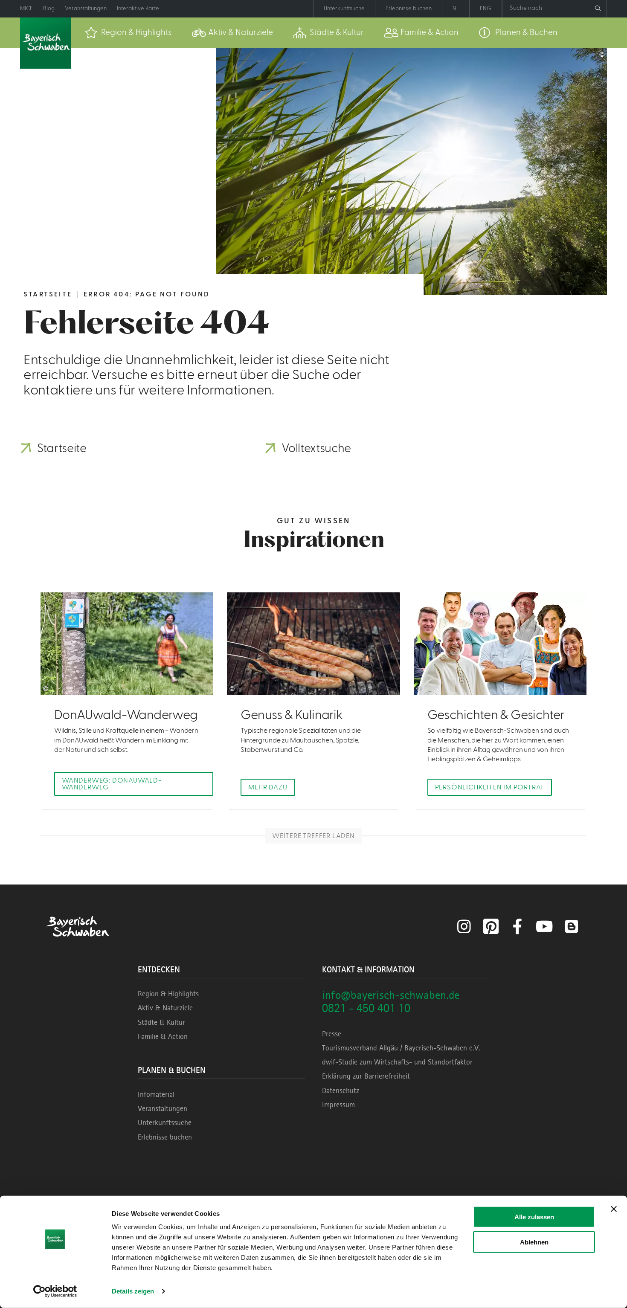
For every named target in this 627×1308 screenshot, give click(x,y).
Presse (331, 1034)
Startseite (47, 294)
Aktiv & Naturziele (165, 1007)
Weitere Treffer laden (313, 835)
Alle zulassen (534, 1217)
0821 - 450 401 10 (366, 1008)
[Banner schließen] (614, 1209)
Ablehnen (534, 1241)
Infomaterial (156, 1094)
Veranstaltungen (162, 1108)
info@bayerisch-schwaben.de (390, 994)
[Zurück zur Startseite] (45, 43)
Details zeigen (133, 1291)
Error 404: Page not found (147, 294)
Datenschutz (340, 1090)
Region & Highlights (168, 993)
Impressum (338, 1104)
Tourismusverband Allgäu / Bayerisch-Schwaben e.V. (401, 1048)
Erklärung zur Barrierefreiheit (366, 1076)
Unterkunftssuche (165, 1122)
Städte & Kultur (161, 1022)
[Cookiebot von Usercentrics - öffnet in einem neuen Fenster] (55, 1291)
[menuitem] (128, 32)
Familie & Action (163, 1036)
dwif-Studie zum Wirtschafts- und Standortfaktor (397, 1062)
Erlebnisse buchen (165, 1137)
